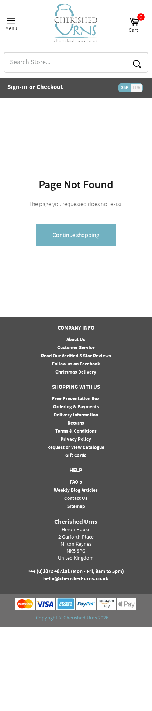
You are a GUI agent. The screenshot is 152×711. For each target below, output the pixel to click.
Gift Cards (75, 456)
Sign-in (17, 87)
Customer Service (76, 348)
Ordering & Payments (76, 407)
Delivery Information (76, 415)
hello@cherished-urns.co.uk (75, 579)
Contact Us (75, 498)
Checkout (50, 87)
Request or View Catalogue (75, 447)
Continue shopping (76, 235)
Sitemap (76, 507)
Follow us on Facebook (76, 364)
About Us (75, 340)
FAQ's (76, 482)
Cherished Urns (80, 618)
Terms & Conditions (76, 431)
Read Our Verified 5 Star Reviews (76, 356)
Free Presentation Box (76, 399)
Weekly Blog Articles (76, 490)
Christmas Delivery (75, 372)
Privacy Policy (76, 439)
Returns (76, 423)
